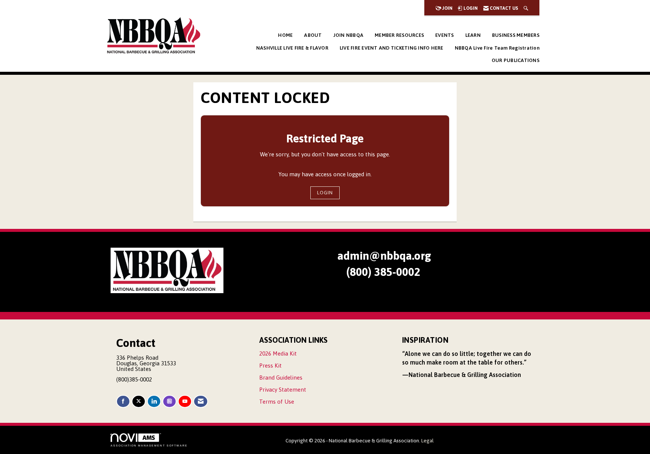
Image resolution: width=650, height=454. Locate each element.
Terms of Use (276, 401)
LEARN (473, 35)
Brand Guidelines (280, 377)
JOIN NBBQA (348, 35)
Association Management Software (149, 445)
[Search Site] (526, 8)
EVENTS (444, 35)
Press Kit (270, 365)
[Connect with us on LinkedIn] (154, 401)
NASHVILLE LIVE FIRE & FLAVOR (292, 48)
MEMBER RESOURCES (399, 35)
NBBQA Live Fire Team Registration (497, 48)
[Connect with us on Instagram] (169, 401)
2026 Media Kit (278, 353)
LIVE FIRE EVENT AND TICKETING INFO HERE (391, 48)
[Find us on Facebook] (123, 401)
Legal (427, 440)
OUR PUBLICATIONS (515, 60)
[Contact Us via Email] (200, 401)
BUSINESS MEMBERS (515, 35)
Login (325, 192)
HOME (285, 35)
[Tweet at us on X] (139, 401)
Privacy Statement (282, 389)
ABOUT (313, 35)
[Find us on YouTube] (185, 401)
